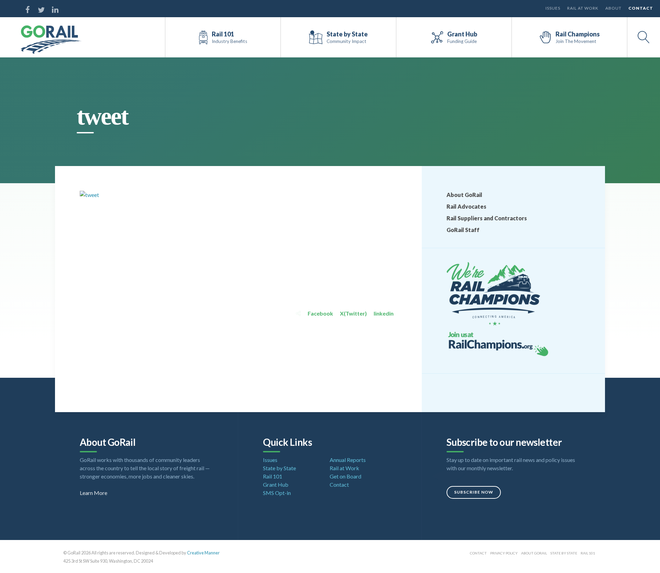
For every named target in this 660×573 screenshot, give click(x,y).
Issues (553, 8)
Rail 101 (272, 476)
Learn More (93, 492)
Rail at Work (582, 8)
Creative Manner (203, 552)
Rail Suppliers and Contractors (487, 218)
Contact (640, 8)
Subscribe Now (473, 492)
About (613, 8)
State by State (279, 468)
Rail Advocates (466, 206)
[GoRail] (51, 39)
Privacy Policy (504, 553)
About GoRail (464, 194)
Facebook (320, 313)
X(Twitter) (353, 313)
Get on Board (345, 476)
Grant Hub (275, 484)
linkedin (384, 313)
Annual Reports (348, 459)
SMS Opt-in (277, 492)
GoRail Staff (463, 230)
